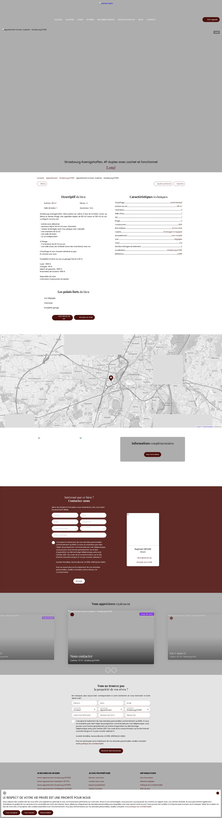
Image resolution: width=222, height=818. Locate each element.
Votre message (60, 535)
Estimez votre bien (96, 778)
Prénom (57, 515)
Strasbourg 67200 (66, 178)
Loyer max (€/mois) (82, 715)
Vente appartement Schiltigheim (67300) (54, 789)
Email (56, 522)
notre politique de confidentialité (138, 806)
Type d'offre (77, 708)
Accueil (58, 19)
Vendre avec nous (96, 781)
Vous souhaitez (86, 527)
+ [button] (2, 337)
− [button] (2, 340)
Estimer (90, 19)
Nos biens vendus (105, 19)
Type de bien (104, 708)
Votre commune (61, 528)
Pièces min (131, 715)
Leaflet (198, 427)
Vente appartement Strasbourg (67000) (54, 778)
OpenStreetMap (208, 427)
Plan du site (145, 789)
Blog (140, 19)
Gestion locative (126, 19)
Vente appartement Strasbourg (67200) (54, 785)
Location (40, 178)
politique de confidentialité (92, 743)
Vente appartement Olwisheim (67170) (53, 781)
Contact (151, 19)
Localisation (130, 708)
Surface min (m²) (107, 715)
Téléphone (86, 522)
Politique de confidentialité (151, 785)
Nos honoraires (146, 778)
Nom (84, 515)
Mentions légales (147, 781)
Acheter (70, 19)
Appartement (52, 178)
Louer (80, 19)
